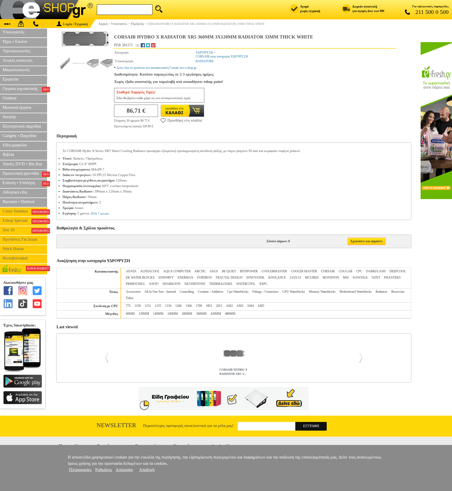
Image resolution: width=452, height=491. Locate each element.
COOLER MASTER (304, 271)
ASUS (214, 271)
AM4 (250, 306)
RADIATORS (205, 61)
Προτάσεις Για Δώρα (20, 239)
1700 (199, 306)
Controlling (187, 292)
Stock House (13, 248)
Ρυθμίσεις (103, 469)
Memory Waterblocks (322, 292)
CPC (359, 271)
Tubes (129, 298)
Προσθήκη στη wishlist (184, 120)
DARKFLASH (376, 271)
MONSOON (331, 277)
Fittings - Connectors (265, 292)
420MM (216, 313)
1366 (188, 306)
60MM (130, 313)
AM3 (239, 306)
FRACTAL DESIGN (229, 277)
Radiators (381, 292)
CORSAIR (328, 271)
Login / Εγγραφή (75, 24)
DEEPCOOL (397, 271)
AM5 (260, 306)
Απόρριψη (124, 469)
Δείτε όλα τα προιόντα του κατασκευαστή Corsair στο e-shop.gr (156, 68)
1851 (209, 306)
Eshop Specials (25, 220)
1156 (168, 306)
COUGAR (345, 271)
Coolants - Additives (210, 292)
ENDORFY (166, 277)
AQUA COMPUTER (177, 271)
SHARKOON (171, 284)
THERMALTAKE (220, 284)
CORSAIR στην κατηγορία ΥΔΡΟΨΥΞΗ (222, 56)
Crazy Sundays (25, 211)
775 (128, 306)
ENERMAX (185, 277)
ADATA (131, 271)
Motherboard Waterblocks (356, 292)
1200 (178, 306)
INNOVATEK (255, 277)
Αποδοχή (147, 469)
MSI (346, 277)
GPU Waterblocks (293, 292)
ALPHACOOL (150, 271)
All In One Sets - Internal (160, 292)
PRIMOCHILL (135, 284)
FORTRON (204, 277)
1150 (137, 306)
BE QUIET (229, 271)
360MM (201, 313)
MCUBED (312, 277)
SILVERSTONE (194, 284)
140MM (158, 313)
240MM (172, 313)
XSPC (263, 284)
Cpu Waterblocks (237, 292)
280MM (187, 313)
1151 (148, 306)
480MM (230, 313)
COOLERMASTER (274, 271)
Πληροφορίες (80, 469)
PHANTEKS (392, 277)
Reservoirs (398, 292)
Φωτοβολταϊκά (15, 258)
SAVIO (154, 284)
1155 (158, 306)
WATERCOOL (245, 284)
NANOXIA (360, 277)
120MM (144, 313)
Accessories (133, 292)
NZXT (376, 277)
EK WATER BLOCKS (140, 277)
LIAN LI (295, 277)
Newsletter (116, 425)
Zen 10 (25, 230)
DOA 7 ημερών (100, 213)
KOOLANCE (277, 277)
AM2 (229, 306)
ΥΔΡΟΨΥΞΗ (204, 52)
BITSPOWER (249, 271)
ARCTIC (200, 271)
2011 (219, 306)
